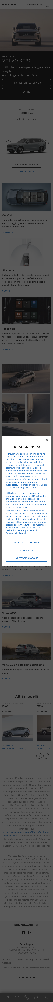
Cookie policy (21, 507)
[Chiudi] (47, 440)
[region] (26, 501)
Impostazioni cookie (26, 558)
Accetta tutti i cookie (26, 542)
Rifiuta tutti (27, 550)
